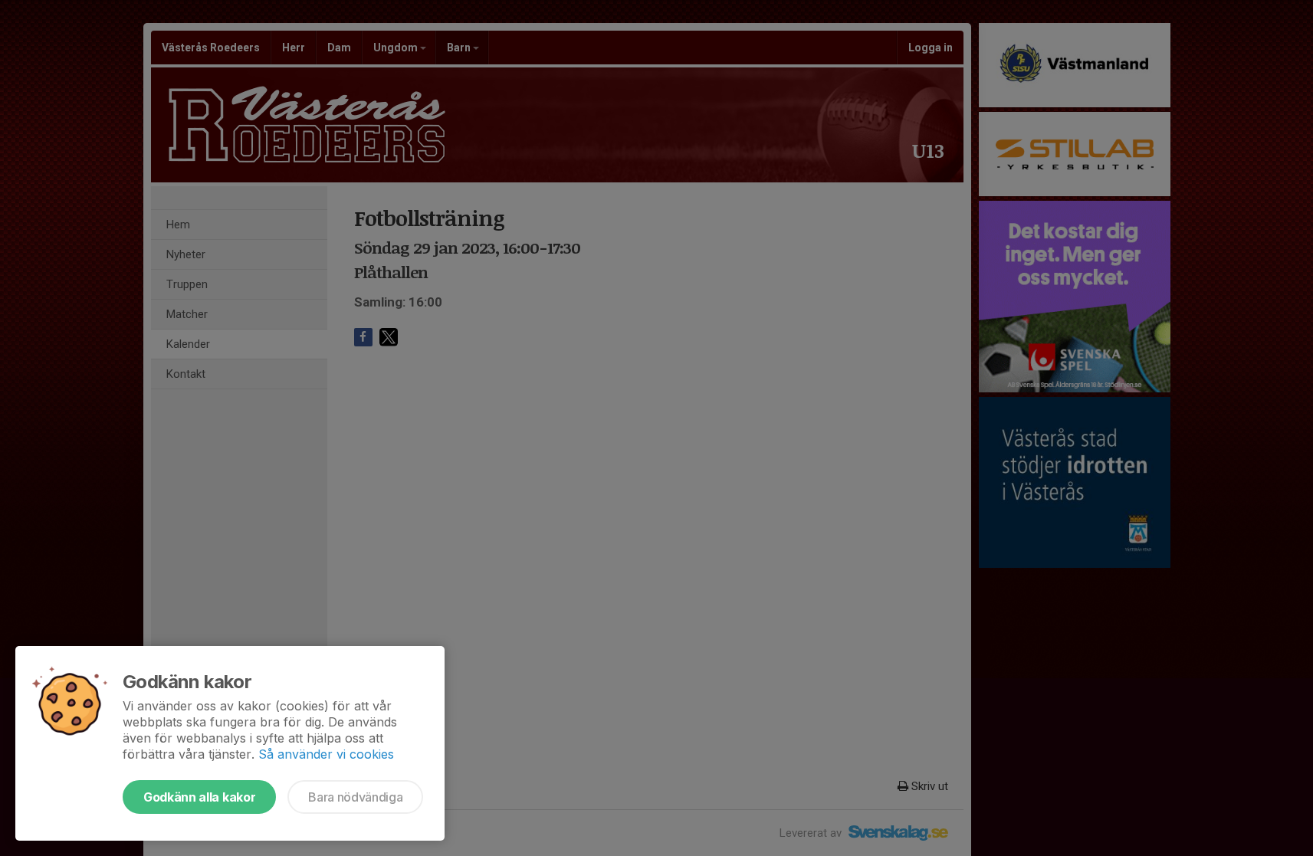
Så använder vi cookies (326, 754)
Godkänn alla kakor (199, 797)
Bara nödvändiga (355, 797)
